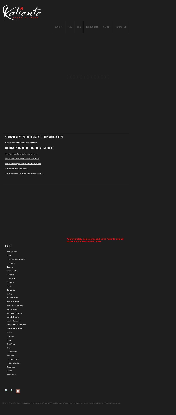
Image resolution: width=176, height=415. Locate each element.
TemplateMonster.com (112, 403)
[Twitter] (13, 391)
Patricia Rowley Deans (15, 329)
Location (12, 263)
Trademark (11, 367)
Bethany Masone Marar (17, 259)
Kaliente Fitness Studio (11, 403)
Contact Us (120, 26)
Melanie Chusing (13, 317)
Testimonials (92, 26)
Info (79, 26)
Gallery (106, 26)
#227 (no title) (12, 252)
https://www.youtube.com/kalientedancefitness (21, 154)
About (9, 256)
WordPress (39, 403)
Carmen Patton (12, 271)
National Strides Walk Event (16, 325)
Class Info (10, 275)
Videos (9, 371)
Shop (9, 340)
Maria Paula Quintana (14, 313)
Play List (12, 278)
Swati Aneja (11, 344)
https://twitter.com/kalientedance (16, 169)
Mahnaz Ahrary (12, 309)
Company (59, 26)
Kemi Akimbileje (14, 363)
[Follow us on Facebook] (7, 391)
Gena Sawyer (13, 359)
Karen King (13, 352)
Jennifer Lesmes (13, 298)
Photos (9, 332)
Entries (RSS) (48, 403)
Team (70, 26)
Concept (10, 286)
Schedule (10, 336)
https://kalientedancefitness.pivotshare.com (21, 143)
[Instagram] (18, 391)
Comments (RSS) (62, 403)
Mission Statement (13, 321)
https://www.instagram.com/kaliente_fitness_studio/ (23, 164)
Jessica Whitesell (13, 302)
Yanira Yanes (11, 375)
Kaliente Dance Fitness (15, 305)
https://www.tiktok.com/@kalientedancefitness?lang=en (24, 173)
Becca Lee (10, 267)
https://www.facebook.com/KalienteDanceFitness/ (22, 159)
